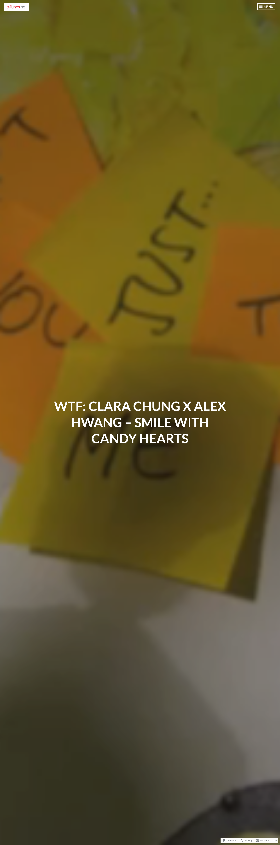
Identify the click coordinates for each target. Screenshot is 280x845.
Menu (268, 7)
